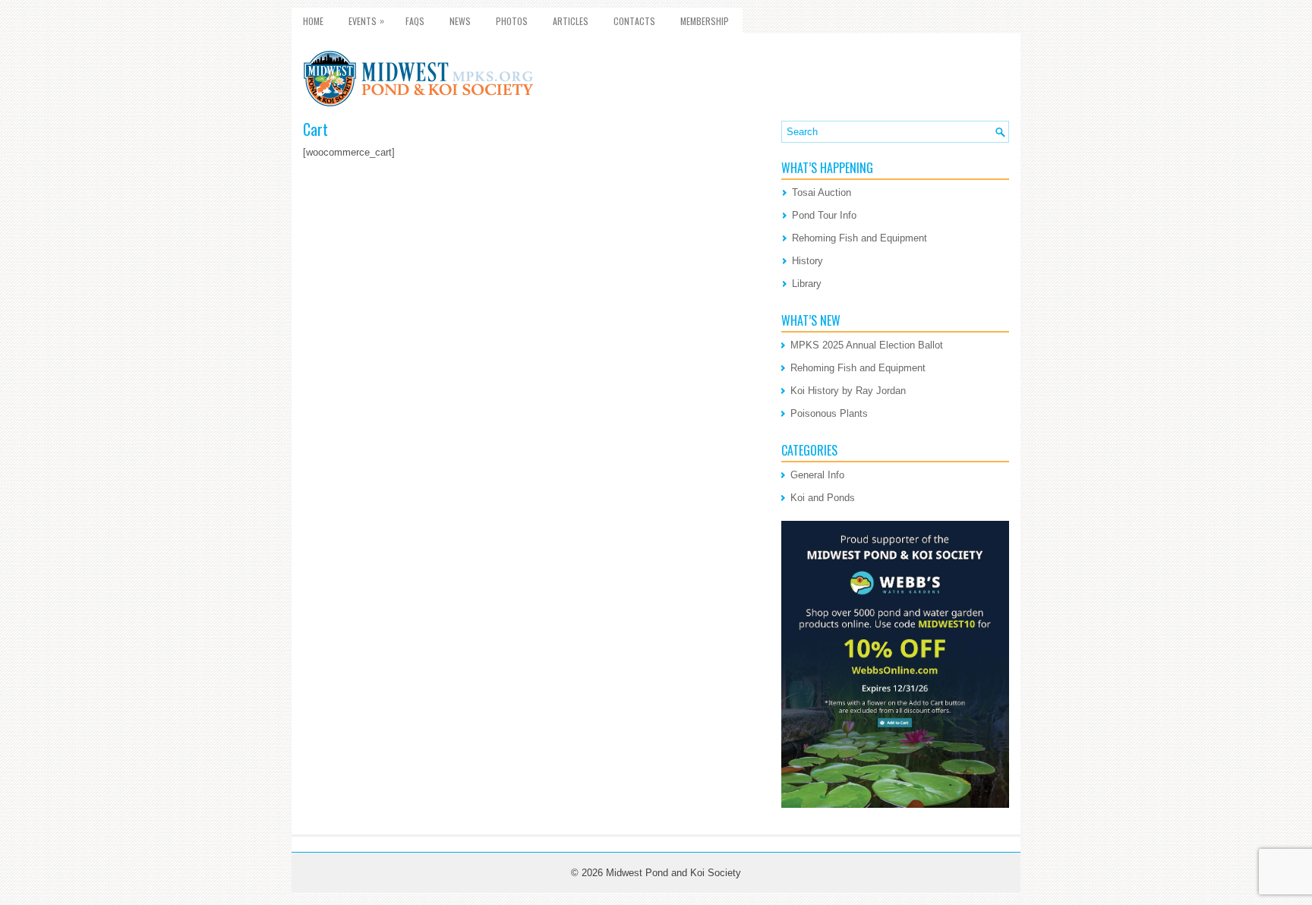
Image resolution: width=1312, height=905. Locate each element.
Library (807, 283)
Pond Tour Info (824, 215)
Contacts (634, 20)
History (807, 260)
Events (366, 20)
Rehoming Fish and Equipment (859, 238)
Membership (704, 20)
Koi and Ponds (822, 497)
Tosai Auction (821, 192)
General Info (817, 475)
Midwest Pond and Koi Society (673, 872)
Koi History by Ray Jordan (848, 390)
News (460, 20)
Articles (570, 20)
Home (313, 20)
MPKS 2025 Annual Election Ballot (866, 345)
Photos (512, 20)
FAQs (414, 20)
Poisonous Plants (829, 413)
